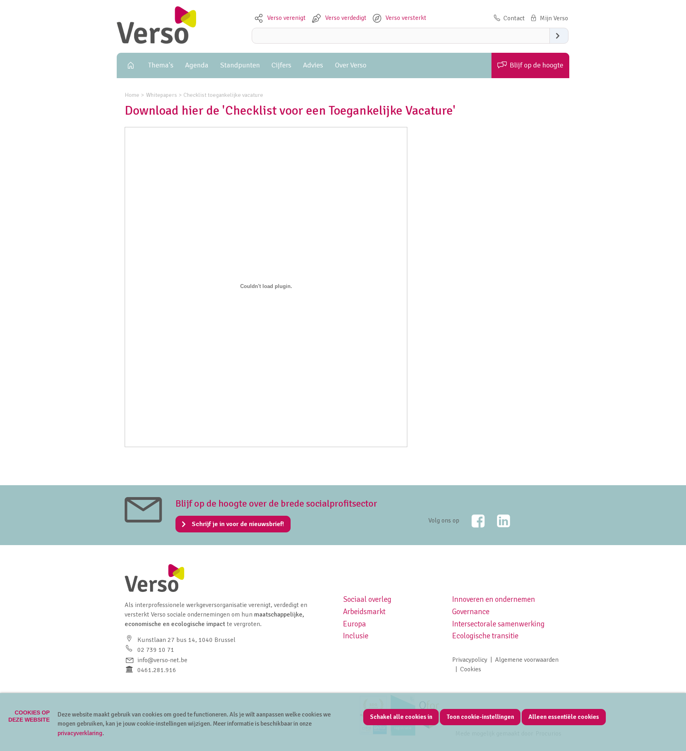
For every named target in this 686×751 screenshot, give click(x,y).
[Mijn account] (548, 18)
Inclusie (355, 636)
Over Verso (350, 65)
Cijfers (281, 65)
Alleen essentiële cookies (563, 717)
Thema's (160, 65)
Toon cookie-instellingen (480, 717)
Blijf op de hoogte (536, 65)
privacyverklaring (80, 733)
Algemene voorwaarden (527, 660)
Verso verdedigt (345, 18)
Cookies (470, 669)
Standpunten (240, 65)
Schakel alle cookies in (401, 717)
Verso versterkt (405, 18)
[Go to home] (156, 42)
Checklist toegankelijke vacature (223, 94)
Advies (313, 65)
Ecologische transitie (485, 636)
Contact (514, 18)
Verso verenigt (286, 18)
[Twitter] (473, 520)
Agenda (196, 65)
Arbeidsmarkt (364, 612)
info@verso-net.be (162, 660)
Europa (354, 624)
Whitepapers (161, 94)
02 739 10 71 (155, 650)
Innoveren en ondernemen (493, 599)
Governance (470, 612)
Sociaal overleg (367, 599)
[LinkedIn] (498, 520)
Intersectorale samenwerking (498, 624)
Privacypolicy (469, 660)
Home (129, 65)
